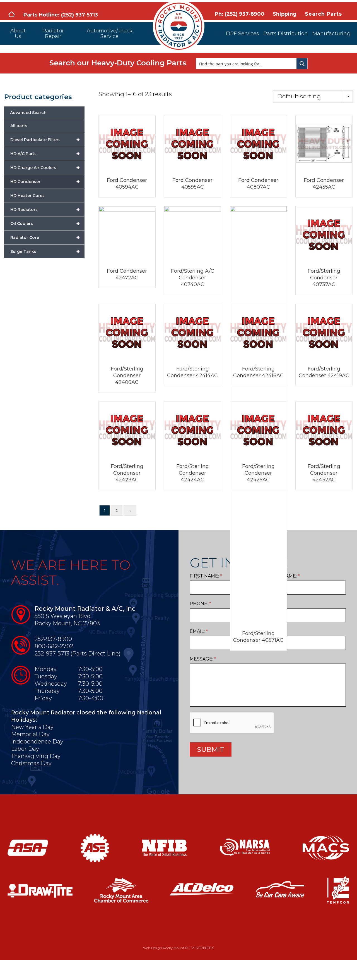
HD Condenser (45, 181)
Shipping (284, 14)
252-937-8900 (53, 639)
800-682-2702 (54, 646)
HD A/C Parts (45, 153)
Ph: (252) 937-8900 (239, 14)
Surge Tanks (45, 251)
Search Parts (323, 14)
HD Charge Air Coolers (45, 167)
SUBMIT (210, 749)
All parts (18, 125)
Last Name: (284, 576)
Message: (203, 659)
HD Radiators (45, 209)
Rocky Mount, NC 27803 (67, 623)
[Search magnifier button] (302, 63)
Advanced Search (28, 112)
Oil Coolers (45, 223)
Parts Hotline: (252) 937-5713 (60, 15)
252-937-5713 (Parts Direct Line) (77, 653)
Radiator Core (45, 237)
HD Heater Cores (27, 195)
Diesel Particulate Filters (45, 139)
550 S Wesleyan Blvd (63, 616)
